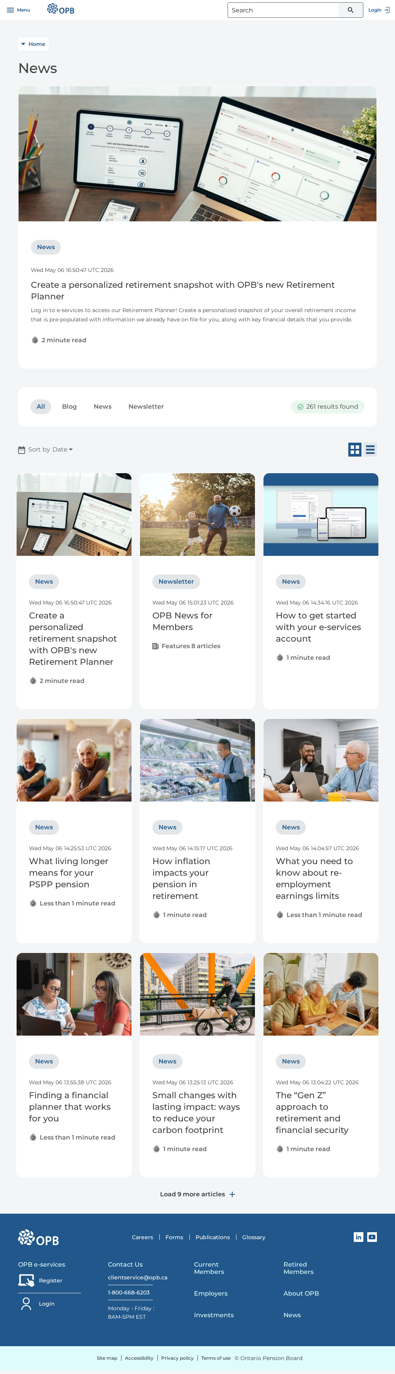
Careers (142, 1237)
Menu (23, 10)
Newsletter (146, 406)
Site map (107, 1358)
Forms (174, 1237)
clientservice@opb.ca (130, 1277)
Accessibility (139, 1358)
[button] (40, 406)
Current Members (209, 1268)
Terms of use (216, 1358)
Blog (69, 406)
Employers (211, 1293)
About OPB (301, 1293)
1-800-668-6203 (129, 1292)
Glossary (253, 1237)
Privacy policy (177, 1358)
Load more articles (193, 1194)
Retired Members (299, 1268)
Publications (213, 1237)
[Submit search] (350, 10)
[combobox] (295, 10)
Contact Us (125, 1264)
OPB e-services (41, 1264)
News (102, 406)
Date (60, 449)
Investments (214, 1315)
